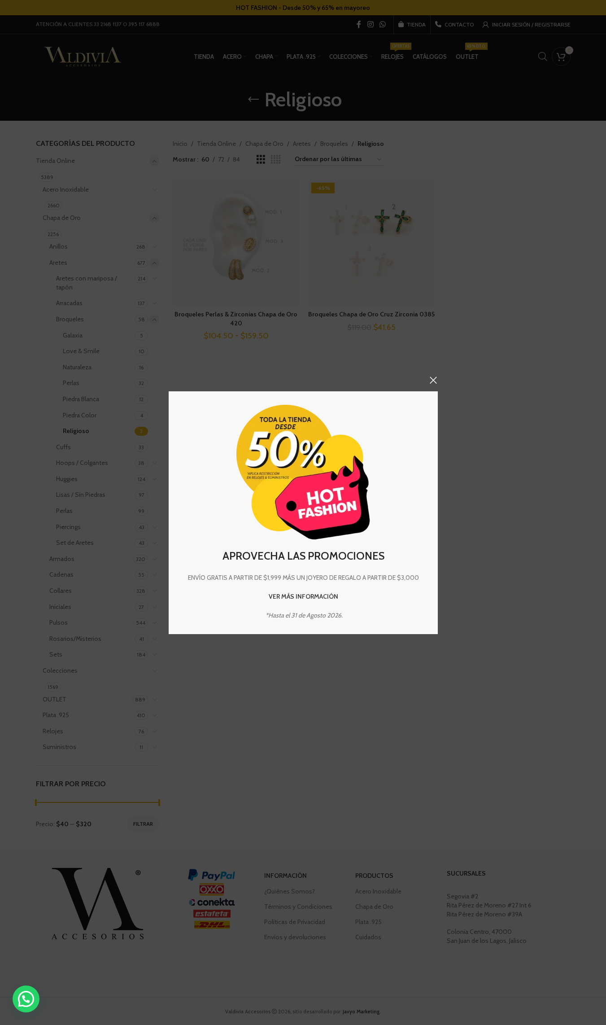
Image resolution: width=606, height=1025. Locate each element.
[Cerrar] (433, 380)
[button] (26, 999)
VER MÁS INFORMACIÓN (303, 596)
